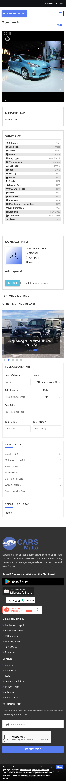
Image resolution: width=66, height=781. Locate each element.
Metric (36, 375)
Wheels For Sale (13, 485)
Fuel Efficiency (12, 375)
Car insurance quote (15, 625)
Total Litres (11, 422)
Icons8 (8, 512)
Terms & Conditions (40, 770)
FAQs (7, 676)
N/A (30, 262)
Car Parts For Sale (14, 478)
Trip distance (11, 390)
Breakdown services (15, 630)
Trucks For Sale (12, 472)
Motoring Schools (14, 641)
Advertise (9, 692)
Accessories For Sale (15, 491)
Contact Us (10, 670)
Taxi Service (11, 647)
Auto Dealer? (11, 697)
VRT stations (11, 636)
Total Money (39, 422)
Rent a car (10, 652)
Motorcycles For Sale (15, 460)
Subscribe (35, 749)
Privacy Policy (25, 770)
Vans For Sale (12, 466)
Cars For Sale (11, 454)
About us (9, 665)
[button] (60, 13)
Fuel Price (10, 405)
